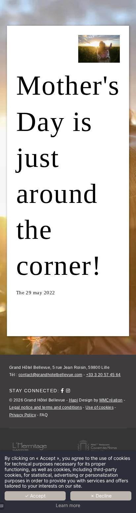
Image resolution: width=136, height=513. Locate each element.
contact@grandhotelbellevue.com (50, 374)
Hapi (73, 400)
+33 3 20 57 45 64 (103, 374)
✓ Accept (35, 495)
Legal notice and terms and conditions (45, 407)
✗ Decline (101, 495)
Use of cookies (99, 407)
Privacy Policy (22, 415)
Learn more (68, 505)
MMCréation (111, 400)
